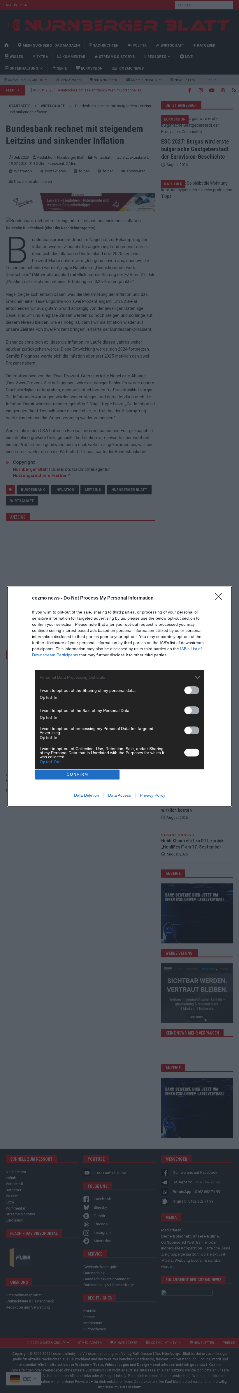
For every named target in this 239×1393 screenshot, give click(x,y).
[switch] (191, 690)
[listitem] (119, 677)
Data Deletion (86, 795)
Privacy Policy (152, 795)
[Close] (220, 598)
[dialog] (119, 696)
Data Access (119, 795)
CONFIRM (77, 774)
